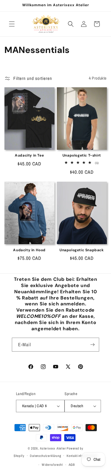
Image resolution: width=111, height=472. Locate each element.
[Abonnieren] (92, 345)
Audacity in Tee (29, 155)
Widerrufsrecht (52, 465)
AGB (72, 465)
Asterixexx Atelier (53, 448)
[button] (11, 23)
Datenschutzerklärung (45, 456)
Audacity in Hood (29, 250)
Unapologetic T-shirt (81, 155)
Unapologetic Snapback (81, 250)
